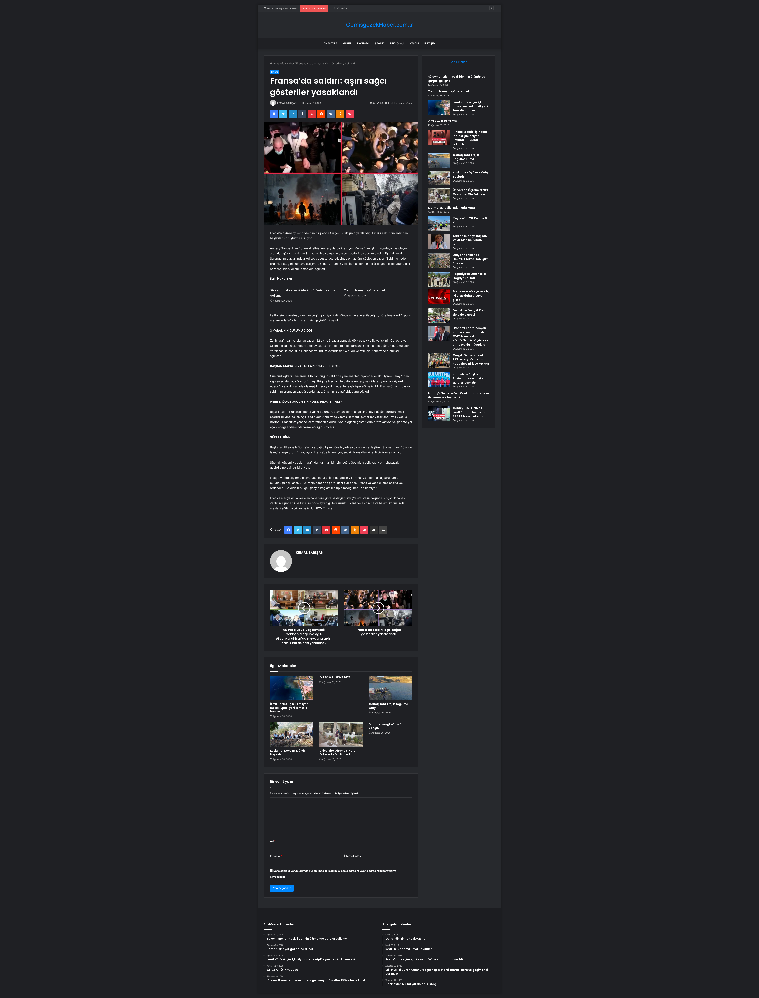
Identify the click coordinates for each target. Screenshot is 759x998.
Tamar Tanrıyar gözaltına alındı (367, 290)
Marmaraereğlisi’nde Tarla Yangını (388, 726)
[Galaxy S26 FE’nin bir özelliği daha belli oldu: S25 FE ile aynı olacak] (439, 413)
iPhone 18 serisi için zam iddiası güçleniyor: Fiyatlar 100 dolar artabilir (470, 138)
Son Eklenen (458, 62)
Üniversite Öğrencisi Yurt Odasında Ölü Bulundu (337, 752)
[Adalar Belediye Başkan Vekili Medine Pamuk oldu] (439, 241)
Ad (273, 841)
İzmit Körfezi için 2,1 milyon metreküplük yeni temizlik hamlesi (367, 8)
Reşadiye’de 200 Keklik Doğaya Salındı (469, 276)
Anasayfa (330, 43)
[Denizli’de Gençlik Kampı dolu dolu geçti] (439, 315)
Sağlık (379, 43)
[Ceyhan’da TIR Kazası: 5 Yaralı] (439, 223)
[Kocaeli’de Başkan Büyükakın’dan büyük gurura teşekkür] (439, 379)
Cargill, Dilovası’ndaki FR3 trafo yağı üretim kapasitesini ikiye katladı (471, 359)
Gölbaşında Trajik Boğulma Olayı (388, 706)
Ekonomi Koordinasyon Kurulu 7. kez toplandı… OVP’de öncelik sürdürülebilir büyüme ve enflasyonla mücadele (470, 336)
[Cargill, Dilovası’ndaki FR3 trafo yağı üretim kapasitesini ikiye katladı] (439, 360)
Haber (347, 43)
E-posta (276, 856)
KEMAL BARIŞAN (287, 103)
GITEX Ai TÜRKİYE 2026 (335, 677)
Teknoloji (397, 43)
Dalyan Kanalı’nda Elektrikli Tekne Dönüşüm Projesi (471, 259)
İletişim (429, 43)
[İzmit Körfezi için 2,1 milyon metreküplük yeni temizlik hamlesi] (291, 688)
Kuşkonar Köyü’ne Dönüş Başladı (288, 752)
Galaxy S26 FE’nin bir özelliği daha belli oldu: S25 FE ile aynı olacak (469, 412)
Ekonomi (363, 43)
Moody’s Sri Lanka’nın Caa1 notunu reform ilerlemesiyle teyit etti (458, 395)
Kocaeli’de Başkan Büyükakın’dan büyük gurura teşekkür (468, 378)
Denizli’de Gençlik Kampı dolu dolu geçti (470, 312)
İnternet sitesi (353, 856)
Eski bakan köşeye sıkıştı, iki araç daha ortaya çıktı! (471, 295)
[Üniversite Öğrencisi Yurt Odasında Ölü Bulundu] (341, 734)
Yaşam (414, 43)
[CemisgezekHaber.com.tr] (379, 25)
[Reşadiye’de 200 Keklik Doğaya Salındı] (439, 279)
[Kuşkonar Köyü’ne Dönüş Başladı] (291, 734)
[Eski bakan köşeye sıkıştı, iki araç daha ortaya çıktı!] (439, 296)
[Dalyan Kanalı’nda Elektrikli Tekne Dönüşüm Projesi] (439, 260)
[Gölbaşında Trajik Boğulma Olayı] (390, 688)
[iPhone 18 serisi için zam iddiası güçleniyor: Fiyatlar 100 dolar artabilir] (439, 137)
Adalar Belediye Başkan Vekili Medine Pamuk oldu (470, 240)
